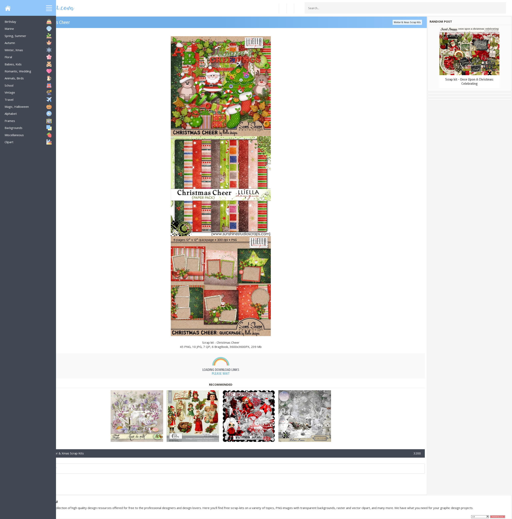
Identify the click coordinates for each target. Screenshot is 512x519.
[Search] (502, 8)
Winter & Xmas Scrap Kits (407, 22)
